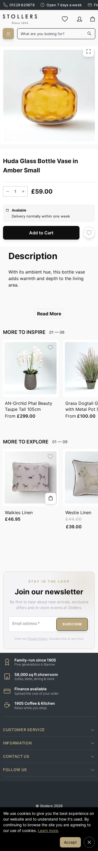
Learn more (48, 830)
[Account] (79, 19)
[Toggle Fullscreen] (88, 51)
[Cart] (92, 19)
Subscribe (72, 624)
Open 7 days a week (64, 5)
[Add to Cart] (50, 498)
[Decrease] (8, 191)
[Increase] (23, 191)
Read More (49, 313)
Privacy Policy (37, 639)
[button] (49, 729)
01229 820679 (22, 5)
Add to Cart (41, 232)
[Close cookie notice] (89, 842)
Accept (70, 842)
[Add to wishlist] (89, 233)
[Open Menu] (8, 33)
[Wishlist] (64, 19)
